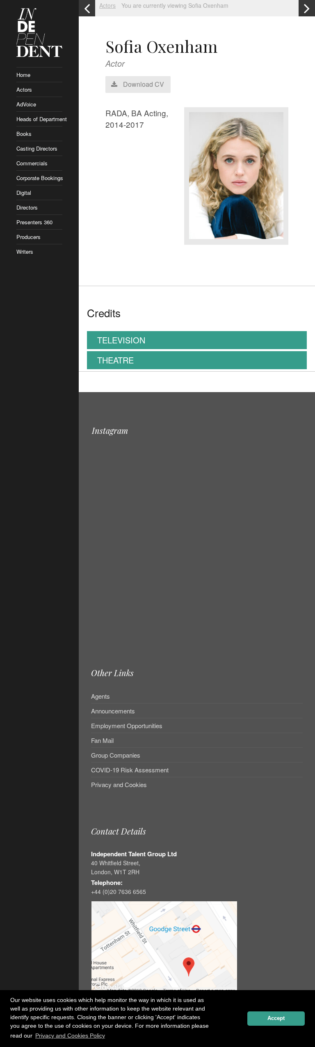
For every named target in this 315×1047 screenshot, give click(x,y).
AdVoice (26, 104)
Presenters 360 (34, 222)
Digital (23, 192)
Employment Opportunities (126, 725)
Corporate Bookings (39, 178)
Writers (24, 251)
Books (24, 134)
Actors (24, 89)
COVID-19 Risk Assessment (130, 769)
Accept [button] (276, 1018)
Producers (28, 237)
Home (23, 75)
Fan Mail (102, 740)
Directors (27, 207)
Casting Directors (36, 148)
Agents (100, 696)
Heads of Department (39, 119)
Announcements (113, 710)
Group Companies (115, 755)
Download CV (142, 84)
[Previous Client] (87, 8)
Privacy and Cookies (119, 784)
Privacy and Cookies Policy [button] (70, 1035)
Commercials (32, 163)
